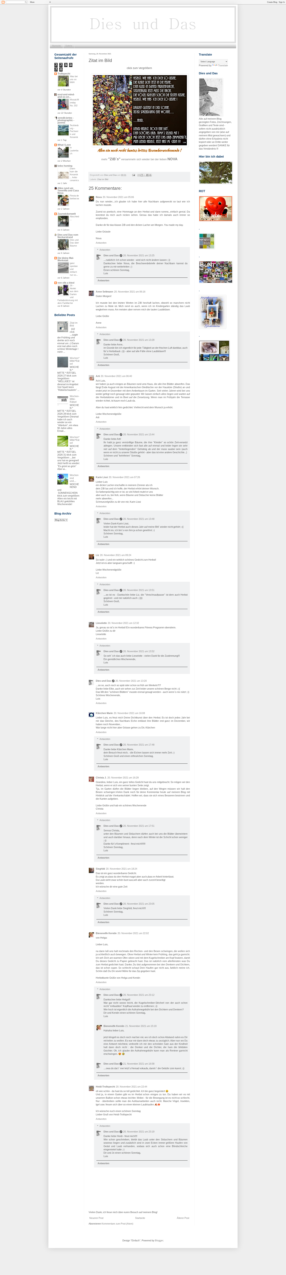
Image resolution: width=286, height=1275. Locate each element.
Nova (99, 197)
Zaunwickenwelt (66, 214)
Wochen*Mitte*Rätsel (74, 361)
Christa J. (101, 777)
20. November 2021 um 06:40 (116, 376)
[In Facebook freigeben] (147, 175)
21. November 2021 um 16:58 (138, 1063)
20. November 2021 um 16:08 (129, 713)
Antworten (101, 243)
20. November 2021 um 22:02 (133, 933)
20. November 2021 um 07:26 (124, 477)
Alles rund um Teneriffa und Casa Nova (68, 190)
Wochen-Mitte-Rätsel (74, 399)
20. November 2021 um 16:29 (123, 777)
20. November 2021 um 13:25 (138, 255)
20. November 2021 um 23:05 (138, 904)
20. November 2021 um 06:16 (129, 291)
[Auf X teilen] (144, 175)
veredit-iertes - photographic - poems (65, 120)
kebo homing (64, 166)
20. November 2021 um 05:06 (118, 197)
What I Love (64, 145)
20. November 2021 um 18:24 (121, 869)
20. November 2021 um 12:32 (123, 623)
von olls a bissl (65, 282)
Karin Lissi (102, 477)
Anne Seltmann (104, 291)
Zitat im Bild (102, 179)
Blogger (159, 1240)
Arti (98, 376)
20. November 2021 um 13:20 (131, 681)
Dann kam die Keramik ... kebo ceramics (74, 174)
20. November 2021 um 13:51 (138, 590)
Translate (223, 65)
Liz (97, 555)
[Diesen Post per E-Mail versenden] (138, 175)
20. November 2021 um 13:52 (138, 651)
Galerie (68, 46)
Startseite (56, 46)
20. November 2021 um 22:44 (131, 1086)
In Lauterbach (74, 150)
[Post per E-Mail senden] (133, 175)
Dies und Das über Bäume (74, 243)
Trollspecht (63, 73)
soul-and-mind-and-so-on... (66, 95)
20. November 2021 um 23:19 (138, 1131)
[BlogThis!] (141, 175)
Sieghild (100, 869)
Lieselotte (101, 623)
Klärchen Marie (104, 713)
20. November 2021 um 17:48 (138, 744)
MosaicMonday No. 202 (74, 102)
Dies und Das (111, 255)
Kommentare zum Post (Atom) (117, 1223)
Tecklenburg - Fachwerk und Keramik (74, 131)
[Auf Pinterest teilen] (150, 175)
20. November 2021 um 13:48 (138, 519)
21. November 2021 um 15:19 (141, 1026)
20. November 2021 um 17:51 (138, 826)
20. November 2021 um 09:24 (115, 555)
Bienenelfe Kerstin (106, 933)
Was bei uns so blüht (74, 79)
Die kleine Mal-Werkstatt (65, 259)
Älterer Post (183, 1218)
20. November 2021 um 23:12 (138, 995)
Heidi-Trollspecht (105, 1086)
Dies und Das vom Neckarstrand (67, 236)
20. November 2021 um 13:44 (138, 434)
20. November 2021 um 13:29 (138, 340)
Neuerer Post (96, 1218)
